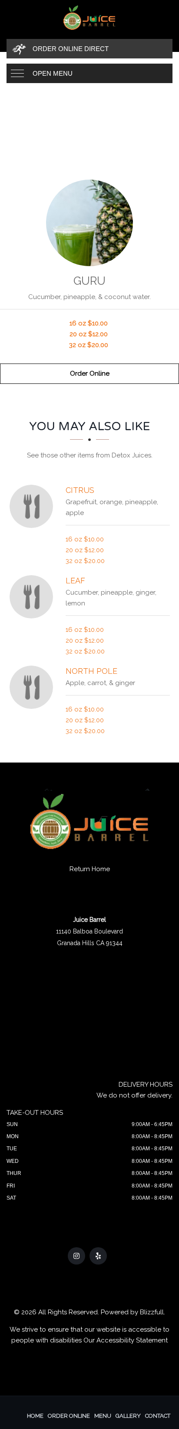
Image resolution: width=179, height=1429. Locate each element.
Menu (102, 1416)
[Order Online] (89, 223)
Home (35, 1416)
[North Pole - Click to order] (33, 687)
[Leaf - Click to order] (33, 596)
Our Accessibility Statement (125, 1340)
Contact (157, 1416)
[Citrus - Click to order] (33, 506)
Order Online (89, 373)
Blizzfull (152, 1312)
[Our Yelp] (98, 1256)
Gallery (128, 1416)
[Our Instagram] (76, 1256)
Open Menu (53, 73)
